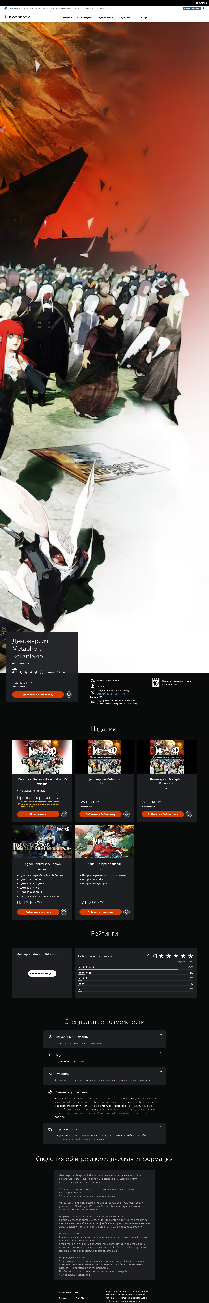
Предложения (104, 17)
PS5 (24, 8)
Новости (87, 8)
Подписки (124, 17)
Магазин (14, 8)
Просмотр (141, 17)
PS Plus (42, 8)
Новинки (67, 17)
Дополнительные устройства (63, 8)
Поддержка (101, 8)
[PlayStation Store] (17, 16)
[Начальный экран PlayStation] (5, 8)
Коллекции (84, 17)
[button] (111, 693)
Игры (32, 8)
